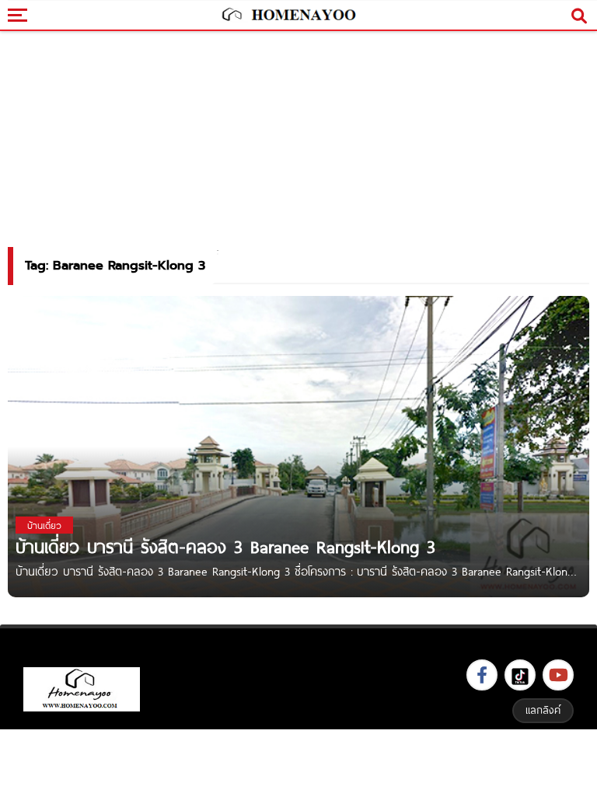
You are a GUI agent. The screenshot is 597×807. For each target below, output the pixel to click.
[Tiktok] (520, 674)
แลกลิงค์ (542, 710)
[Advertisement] (298, 766)
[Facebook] (482, 674)
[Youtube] (558, 674)
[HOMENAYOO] (287, 15)
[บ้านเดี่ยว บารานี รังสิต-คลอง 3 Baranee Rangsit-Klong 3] (298, 445)
